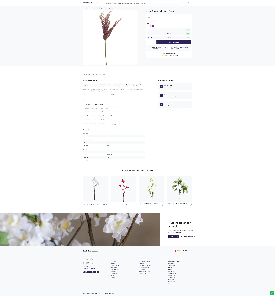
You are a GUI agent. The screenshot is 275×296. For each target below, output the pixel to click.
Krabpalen (170, 267)
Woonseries (144, 3)
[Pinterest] (92, 272)
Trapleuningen (125, 3)
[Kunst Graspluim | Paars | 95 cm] (153, 26)
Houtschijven (171, 271)
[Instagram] (87, 272)
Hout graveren (171, 275)
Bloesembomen (172, 265)
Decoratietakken (172, 273)
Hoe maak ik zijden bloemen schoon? (94, 104)
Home (84, 8)
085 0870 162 (86, 266)
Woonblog (113, 271)
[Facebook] (84, 272)
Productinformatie (87, 74)
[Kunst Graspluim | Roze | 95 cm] (151, 26)
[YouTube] (95, 272)
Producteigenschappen (100, 74)
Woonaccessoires (172, 281)
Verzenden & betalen (144, 261)
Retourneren (142, 269)
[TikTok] (98, 272)
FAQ (93, 74)
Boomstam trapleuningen (174, 261)
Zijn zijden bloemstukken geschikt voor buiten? (97, 108)
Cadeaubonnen (115, 265)
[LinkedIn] (89, 272)
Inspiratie (113, 263)
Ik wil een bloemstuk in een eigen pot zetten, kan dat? (98, 116)
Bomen (138, 3)
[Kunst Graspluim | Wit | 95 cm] (148, 26)
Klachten (141, 263)
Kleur (148, 23)
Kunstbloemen (89, 8)
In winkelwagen (174, 42)
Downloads (114, 273)
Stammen (132, 3)
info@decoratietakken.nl (188, 236)
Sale (169, 283)
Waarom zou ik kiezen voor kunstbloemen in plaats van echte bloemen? (103, 112)
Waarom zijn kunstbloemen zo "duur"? (94, 119)
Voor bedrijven (114, 267)
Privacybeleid (142, 273)
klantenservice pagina (179, 230)
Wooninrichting (117, 3)
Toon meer (114, 124)
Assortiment (108, 3)
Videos (112, 275)
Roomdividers (171, 263)
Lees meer (113, 94)
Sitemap (113, 277)
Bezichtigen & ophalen (145, 265)
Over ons (113, 261)
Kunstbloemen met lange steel (98, 8)
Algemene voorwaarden (145, 271)
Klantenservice (114, 269)
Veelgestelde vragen (144, 267)
